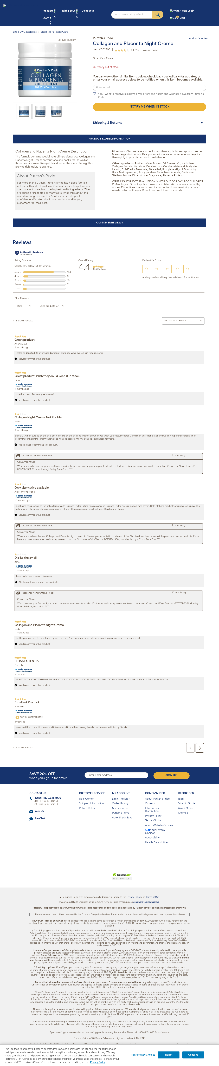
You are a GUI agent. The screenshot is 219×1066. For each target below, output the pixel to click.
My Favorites (119, 808)
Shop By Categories (25, 32)
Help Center (86, 799)
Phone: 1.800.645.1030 (47, 798)
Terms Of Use (153, 820)
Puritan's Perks (120, 813)
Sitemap (183, 813)
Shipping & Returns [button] (107, 123)
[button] (95, 878)
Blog (181, 799)
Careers (150, 803)
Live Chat (39, 818)
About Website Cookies (159, 825)
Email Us (39, 811)
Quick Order (185, 808)
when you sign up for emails (48, 776)
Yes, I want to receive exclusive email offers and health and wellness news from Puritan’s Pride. (151, 96)
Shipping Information (91, 803)
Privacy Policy (153, 816)
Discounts (88, 11)
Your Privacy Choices (155, 832)
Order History (120, 803)
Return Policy (87, 808)
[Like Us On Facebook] (101, 853)
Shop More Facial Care (54, 32)
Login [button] (191, 11)
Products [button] (47, 11)
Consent (193, 1055)
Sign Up (171, 775)
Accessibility (152, 838)
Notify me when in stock (149, 106)
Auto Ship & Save (122, 818)
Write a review (150, 50)
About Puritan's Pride (157, 799)
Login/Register (121, 799)
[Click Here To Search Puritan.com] (157, 15)
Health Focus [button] (67, 11)
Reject (168, 1055)
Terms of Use (152, 897)
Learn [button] (45, 18)
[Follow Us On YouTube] (117, 853)
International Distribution (152, 810)
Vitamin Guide (186, 803)
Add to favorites (198, 38)
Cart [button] (181, 18)
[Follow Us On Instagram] (109, 853)
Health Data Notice (156, 842)
